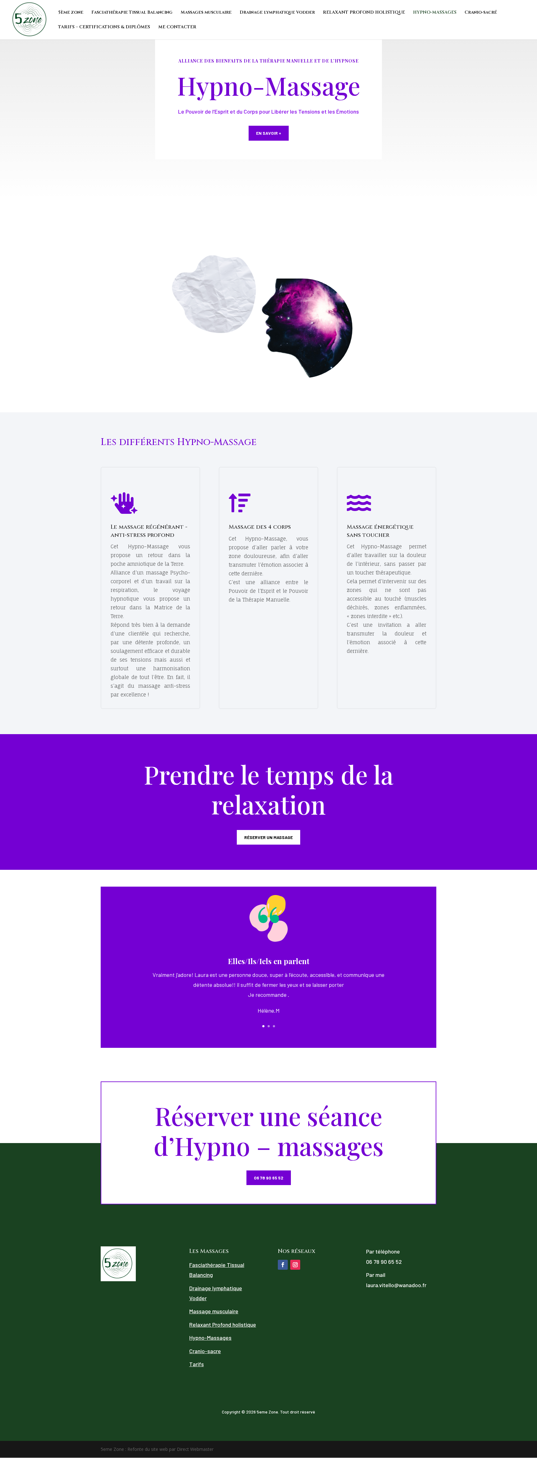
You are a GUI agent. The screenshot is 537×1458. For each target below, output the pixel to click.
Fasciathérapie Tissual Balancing (131, 12)
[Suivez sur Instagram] (295, 1265)
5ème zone (70, 12)
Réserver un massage (268, 837)
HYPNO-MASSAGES (435, 12)
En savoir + (268, 133)
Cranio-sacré (481, 12)
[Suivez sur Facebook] (283, 1265)
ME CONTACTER (177, 27)
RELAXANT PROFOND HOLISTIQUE (364, 12)
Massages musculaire (206, 12)
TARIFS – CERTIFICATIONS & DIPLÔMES (104, 27)
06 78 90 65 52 (268, 1177)
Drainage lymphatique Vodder (277, 12)
